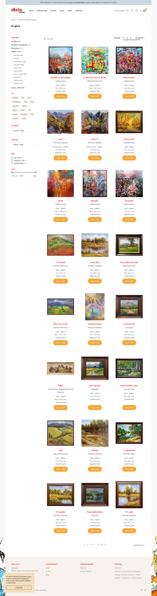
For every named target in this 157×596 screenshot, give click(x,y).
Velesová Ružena (95, 327)
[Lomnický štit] (129, 306)
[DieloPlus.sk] (18, 11)
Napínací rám (19, 160)
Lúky (61, 450)
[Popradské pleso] (94, 494)
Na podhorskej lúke (129, 262)
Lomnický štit (129, 323)
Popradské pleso (95, 511)
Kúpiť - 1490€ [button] (60, 281)
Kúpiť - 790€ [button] (61, 408)
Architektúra (18, 62)
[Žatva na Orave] (60, 306)
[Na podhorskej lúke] (129, 245)
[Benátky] (94, 183)
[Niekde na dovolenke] (60, 60)
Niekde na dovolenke (60, 77)
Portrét (16, 77)
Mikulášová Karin (94, 81)
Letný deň (94, 262)
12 (123, 38)
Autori (53, 11)
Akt (15, 58)
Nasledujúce (139, 545)
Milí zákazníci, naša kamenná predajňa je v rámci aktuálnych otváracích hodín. (78, 2)
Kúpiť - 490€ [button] (129, 96)
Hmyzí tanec (129, 77)
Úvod (31, 11)
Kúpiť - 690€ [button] (61, 158)
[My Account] (132, 10)
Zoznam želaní (85, 571)
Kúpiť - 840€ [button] (129, 220)
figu (25, 102)
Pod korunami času (129, 385)
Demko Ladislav (60, 142)
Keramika (15, 48)
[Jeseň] (60, 183)
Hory (60, 139)
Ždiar (60, 385)
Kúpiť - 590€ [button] (95, 469)
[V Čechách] (60, 245)
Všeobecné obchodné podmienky (127, 571)
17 (105, 544)
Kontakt (79, 11)
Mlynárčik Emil (129, 266)
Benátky (94, 200)
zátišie (24, 118)
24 (127, 38)
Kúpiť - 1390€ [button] (60, 469)
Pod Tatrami (94, 385)
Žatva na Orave (60, 323)
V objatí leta (129, 450)
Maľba (13, 51)
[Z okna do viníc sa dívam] (94, 60)
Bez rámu (17, 158)
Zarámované (19, 163)
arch (29, 98)
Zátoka (95, 450)
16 (102, 544)
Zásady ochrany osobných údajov (127, 575)
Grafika (14, 41)
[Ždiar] (60, 368)
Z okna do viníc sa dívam (94, 77)
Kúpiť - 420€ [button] (129, 158)
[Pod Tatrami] (94, 368)
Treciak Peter (129, 142)
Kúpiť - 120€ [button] (129, 343)
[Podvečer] (129, 183)
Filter (35, 176)
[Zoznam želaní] (136, 10)
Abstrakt (16, 55)
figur (32, 102)
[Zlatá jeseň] (129, 121)
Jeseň (60, 200)
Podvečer (129, 200)
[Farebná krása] (94, 306)
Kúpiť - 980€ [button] (61, 96)
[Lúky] (60, 433)
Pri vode (129, 511)
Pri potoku (60, 511)
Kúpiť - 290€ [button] (95, 343)
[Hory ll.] (94, 121)
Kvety (22, 110)
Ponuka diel (42, 11)
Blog (62, 11)
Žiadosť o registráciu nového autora (128, 578)
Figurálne (17, 65)
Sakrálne (16, 80)
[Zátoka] (94, 433)
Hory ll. (94, 139)
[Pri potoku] (60, 494)
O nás (69, 11)
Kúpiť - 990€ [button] (95, 96)
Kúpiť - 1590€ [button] (60, 220)
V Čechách (61, 262)
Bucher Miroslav (61, 266)
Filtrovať (49, 39)
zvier (32, 114)
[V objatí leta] (129, 433)
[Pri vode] (129, 494)
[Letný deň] (94, 245)
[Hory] (60, 121)
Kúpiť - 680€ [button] (129, 281)
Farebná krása (94, 323)
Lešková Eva (60, 81)
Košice (16, 68)
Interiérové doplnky (19, 45)
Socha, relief (16, 88)
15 (99, 544)
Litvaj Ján (129, 327)
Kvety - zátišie (18, 74)
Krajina (16, 71)
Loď (29, 110)
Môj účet (83, 568)
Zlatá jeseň (129, 139)
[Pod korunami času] (129, 368)
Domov (13, 20)
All (131, 38)
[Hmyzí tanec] (129, 60)
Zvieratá (16, 83)
